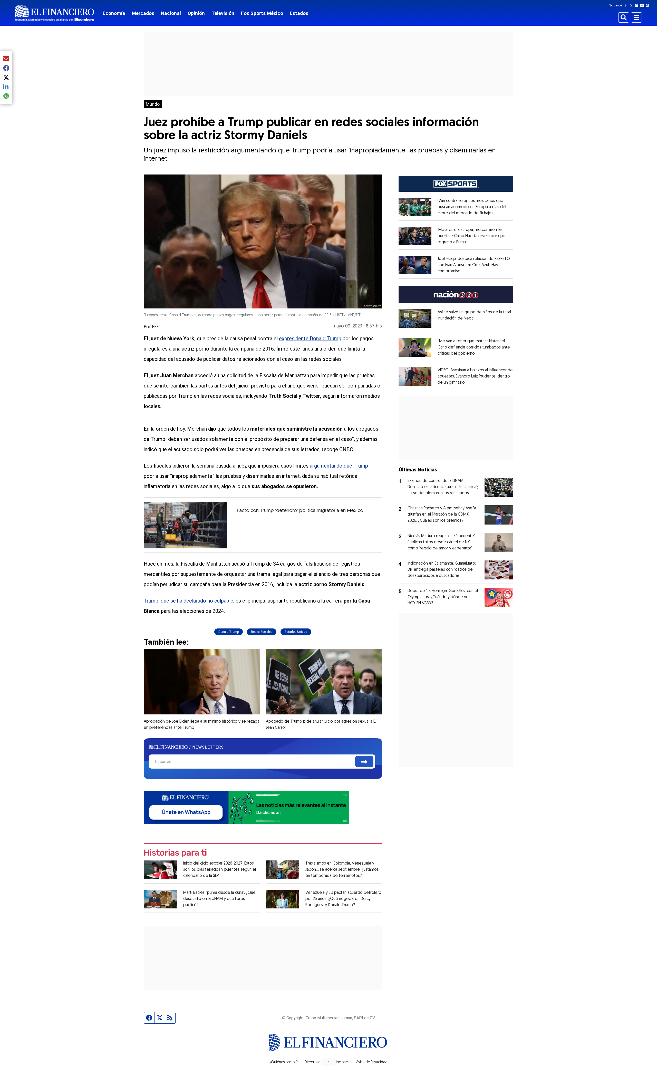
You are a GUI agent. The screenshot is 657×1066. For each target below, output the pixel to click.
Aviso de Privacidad (372, 1062)
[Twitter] (632, 5)
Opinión (196, 13)
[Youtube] (643, 5)
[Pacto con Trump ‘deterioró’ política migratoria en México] (185, 525)
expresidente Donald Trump (310, 338)
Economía (114, 13)
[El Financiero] (54, 13)
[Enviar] (364, 761)
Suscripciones (338, 1062)
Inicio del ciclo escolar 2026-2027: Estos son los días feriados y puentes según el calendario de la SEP (219, 869)
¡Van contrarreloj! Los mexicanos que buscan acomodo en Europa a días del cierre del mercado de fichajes (472, 207)
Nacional (171, 13)
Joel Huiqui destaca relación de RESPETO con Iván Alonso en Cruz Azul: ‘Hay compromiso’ (474, 265)
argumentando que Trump (339, 466)
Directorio (312, 1062)
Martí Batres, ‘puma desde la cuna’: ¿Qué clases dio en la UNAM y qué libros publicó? (219, 899)
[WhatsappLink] (246, 807)
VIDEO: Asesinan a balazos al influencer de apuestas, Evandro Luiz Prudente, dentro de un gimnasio (475, 376)
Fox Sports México (262, 13)
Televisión (222, 13)
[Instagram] (637, 5)
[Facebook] (627, 5)
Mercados (143, 13)
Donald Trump (228, 632)
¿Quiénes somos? (284, 1062)
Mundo (153, 104)
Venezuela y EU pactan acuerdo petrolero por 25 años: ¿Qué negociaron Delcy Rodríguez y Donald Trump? (343, 899)
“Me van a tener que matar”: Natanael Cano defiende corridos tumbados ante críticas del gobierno (474, 347)
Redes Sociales (261, 632)
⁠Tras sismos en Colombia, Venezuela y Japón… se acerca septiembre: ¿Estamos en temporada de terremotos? (342, 869)
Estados (299, 13)
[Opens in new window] (415, 207)
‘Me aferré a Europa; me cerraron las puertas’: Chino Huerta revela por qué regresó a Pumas (471, 236)
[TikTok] (648, 5)
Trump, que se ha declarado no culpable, (190, 601)
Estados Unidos (296, 632)
